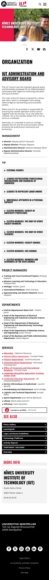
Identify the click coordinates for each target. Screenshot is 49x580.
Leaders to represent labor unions (24, 191)
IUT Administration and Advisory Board (23, 75)
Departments (11, 304)
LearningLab (9, 429)
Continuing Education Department (19, 378)
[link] (27, 49)
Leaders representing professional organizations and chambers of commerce (23, 181)
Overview (7, 452)
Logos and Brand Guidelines (15, 433)
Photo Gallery (9, 424)
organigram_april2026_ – (23, 410)
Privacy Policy (24, 568)
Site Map (24, 572)
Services (7, 347)
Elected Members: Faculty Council (23, 242)
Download (7, 410)
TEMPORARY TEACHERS (13, 447)
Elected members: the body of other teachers (23, 233)
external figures (15, 170)
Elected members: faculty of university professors (19, 212)
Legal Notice (24, 558)
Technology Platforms (13, 438)
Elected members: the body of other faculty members (23, 222)
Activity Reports (10, 442)
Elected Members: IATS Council (22, 251)
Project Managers (14, 270)
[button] (38, 49)
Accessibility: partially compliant (24, 563)
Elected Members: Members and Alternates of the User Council (21, 260)
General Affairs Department (16, 356)
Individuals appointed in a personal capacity (23, 201)
